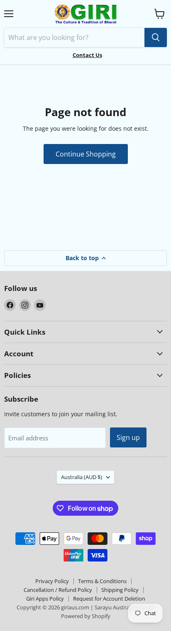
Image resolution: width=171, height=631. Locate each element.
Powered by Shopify (85, 616)
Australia (81, 477)
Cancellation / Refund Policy (58, 590)
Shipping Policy (120, 590)
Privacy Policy (52, 581)
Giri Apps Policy (45, 598)
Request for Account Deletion (109, 598)
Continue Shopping (86, 154)
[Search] (155, 37)
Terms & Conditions (102, 581)
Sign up (128, 437)
